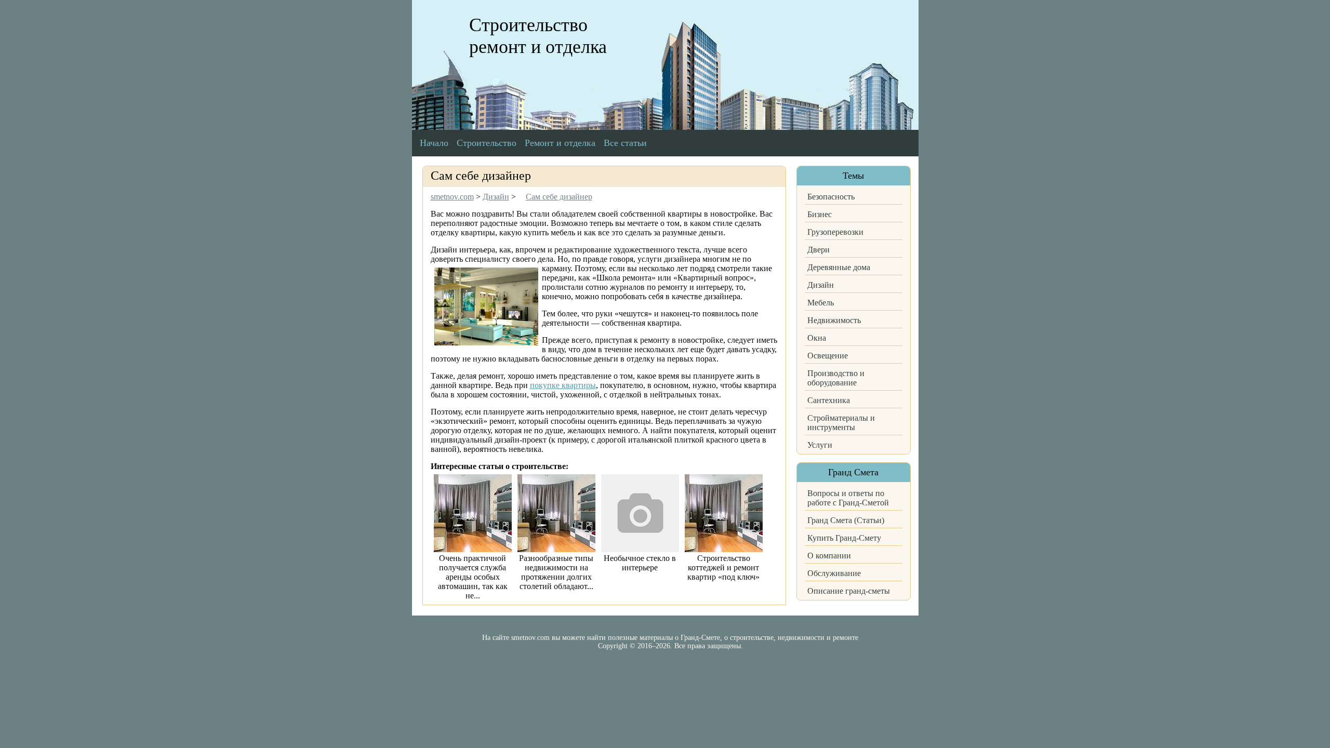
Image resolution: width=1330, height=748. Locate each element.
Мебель (820, 302)
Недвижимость (834, 320)
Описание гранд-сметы (848, 590)
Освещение (827, 355)
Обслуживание (834, 573)
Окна (816, 337)
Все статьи (625, 143)
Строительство (486, 143)
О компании (829, 555)
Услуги (819, 444)
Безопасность (831, 196)
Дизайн (820, 284)
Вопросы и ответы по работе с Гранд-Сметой (848, 498)
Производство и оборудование (835, 378)
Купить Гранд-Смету (844, 537)
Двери (818, 249)
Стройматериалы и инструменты (841, 422)
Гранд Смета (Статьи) (845, 520)
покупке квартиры (563, 385)
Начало (434, 143)
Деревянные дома (838, 267)
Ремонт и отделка (560, 143)
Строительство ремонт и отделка (538, 36)
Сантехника (828, 400)
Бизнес (819, 214)
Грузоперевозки (835, 232)
